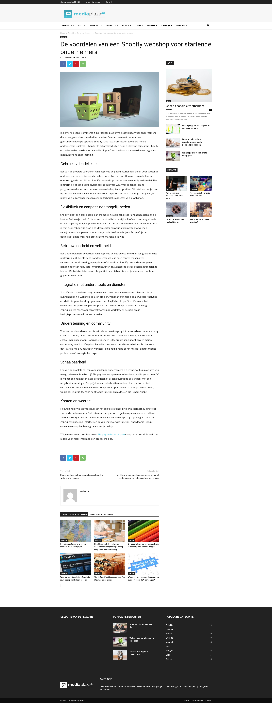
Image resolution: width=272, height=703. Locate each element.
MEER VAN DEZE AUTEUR (101, 514)
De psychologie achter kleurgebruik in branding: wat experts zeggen (82, 476)
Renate (169, 110)
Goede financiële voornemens (185, 106)
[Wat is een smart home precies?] (201, 209)
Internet (95, 25)
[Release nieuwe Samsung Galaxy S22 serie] (176, 183)
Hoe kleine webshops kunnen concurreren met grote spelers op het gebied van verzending (137, 476)
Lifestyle (111, 25)
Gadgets (67, 25)
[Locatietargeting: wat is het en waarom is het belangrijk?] (75, 531)
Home (87, 2)
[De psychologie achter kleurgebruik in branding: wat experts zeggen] (143, 531)
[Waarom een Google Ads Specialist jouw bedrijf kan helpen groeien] (75, 564)
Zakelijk (165, 25)
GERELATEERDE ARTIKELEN (74, 514)
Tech (138, 25)
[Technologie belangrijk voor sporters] (201, 183)
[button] (208, 25)
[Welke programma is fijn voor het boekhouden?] (173, 129)
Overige (180, 25)
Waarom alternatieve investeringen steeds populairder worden (192, 142)
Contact (109, 2)
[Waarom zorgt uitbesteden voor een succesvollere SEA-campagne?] (143, 564)
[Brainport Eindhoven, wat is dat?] (120, 628)
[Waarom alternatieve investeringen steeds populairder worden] (173, 143)
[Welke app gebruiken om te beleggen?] (173, 156)
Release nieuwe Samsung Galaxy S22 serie (174, 195)
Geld (80, 25)
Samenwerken (97, 2)
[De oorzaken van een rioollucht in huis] (176, 209)
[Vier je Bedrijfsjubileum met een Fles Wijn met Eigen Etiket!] (109, 564)
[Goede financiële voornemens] (189, 85)
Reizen (125, 25)
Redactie (68, 57)
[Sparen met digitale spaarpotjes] (120, 655)
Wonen (151, 25)
